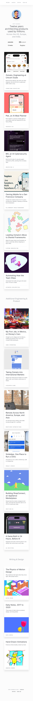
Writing (19, 2)
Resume (8, 2)
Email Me (25, 2)
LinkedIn (13, 2)
